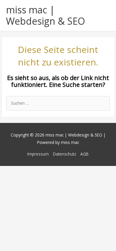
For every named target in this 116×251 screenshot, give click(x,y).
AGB (84, 154)
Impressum (38, 154)
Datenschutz (64, 154)
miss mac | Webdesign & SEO (45, 15)
